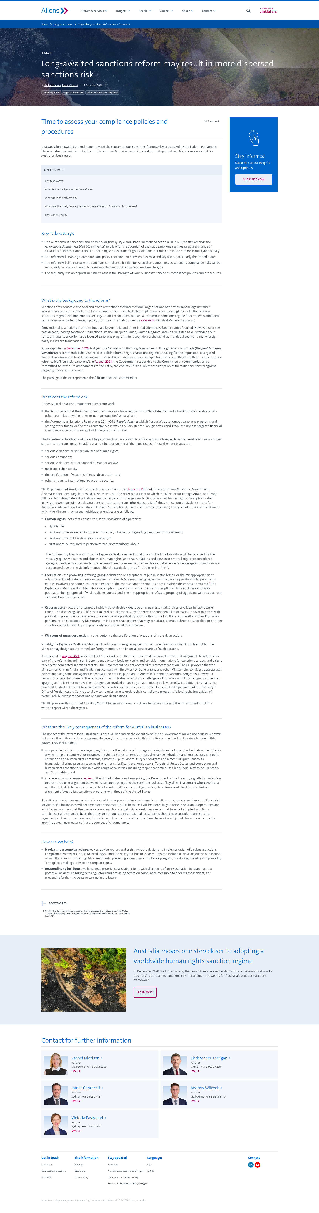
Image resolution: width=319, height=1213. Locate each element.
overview (147, 320)
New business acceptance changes (126, 1170)
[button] (131, 170)
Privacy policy (81, 1177)
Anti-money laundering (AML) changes (127, 1183)
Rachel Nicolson (52, 85)
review (87, 778)
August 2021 (103, 362)
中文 (149, 1164)
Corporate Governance (73, 92)
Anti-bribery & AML (51, 92)
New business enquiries (53, 1170)
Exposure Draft (137, 489)
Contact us (46, 1164)
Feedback (46, 1177)
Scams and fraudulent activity (123, 1177)
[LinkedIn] (251, 1165)
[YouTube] (257, 1165)
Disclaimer (80, 1170)
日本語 (150, 1170)
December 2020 (78, 348)
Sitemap (79, 1164)
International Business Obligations (102, 92)
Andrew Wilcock (70, 85)
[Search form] (248, 10)
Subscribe (113, 1164)
